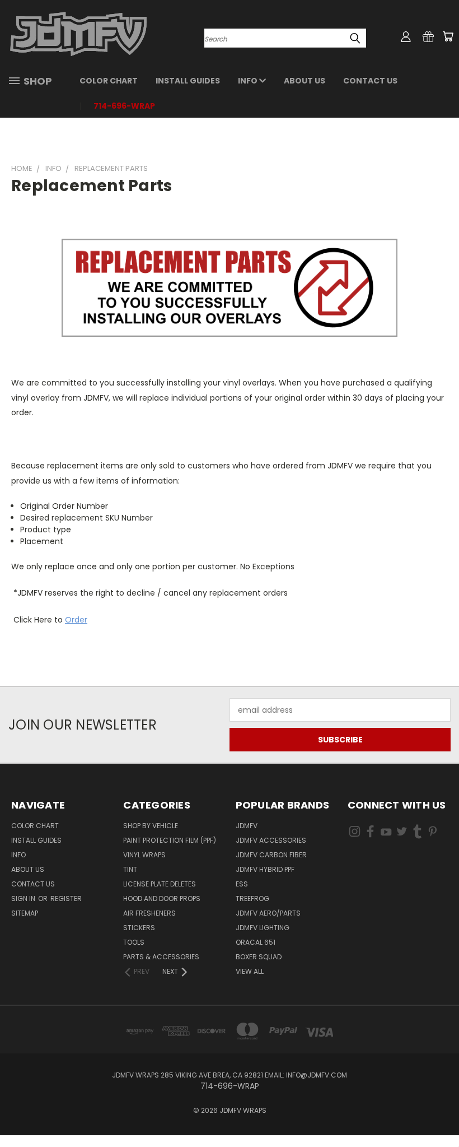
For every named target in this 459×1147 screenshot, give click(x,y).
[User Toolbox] (405, 36)
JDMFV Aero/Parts (268, 913)
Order (76, 619)
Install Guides (188, 80)
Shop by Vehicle (150, 825)
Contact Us (370, 80)
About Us (304, 80)
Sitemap (24, 913)
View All (250, 971)
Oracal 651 (255, 942)
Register (66, 898)
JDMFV (246, 825)
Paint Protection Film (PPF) (169, 840)
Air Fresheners (149, 913)
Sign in (24, 898)
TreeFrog (252, 898)
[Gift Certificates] (428, 36)
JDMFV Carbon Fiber (271, 855)
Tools (133, 942)
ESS (242, 884)
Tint (130, 869)
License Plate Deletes (159, 884)
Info (248, 80)
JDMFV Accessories (271, 840)
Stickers (139, 927)
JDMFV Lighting (262, 927)
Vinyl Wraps (144, 855)
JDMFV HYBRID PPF (265, 869)
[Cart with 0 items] (447, 36)
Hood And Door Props (161, 898)
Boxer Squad (259, 957)
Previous (442, 1112)
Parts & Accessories (161, 957)
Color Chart (108, 80)
